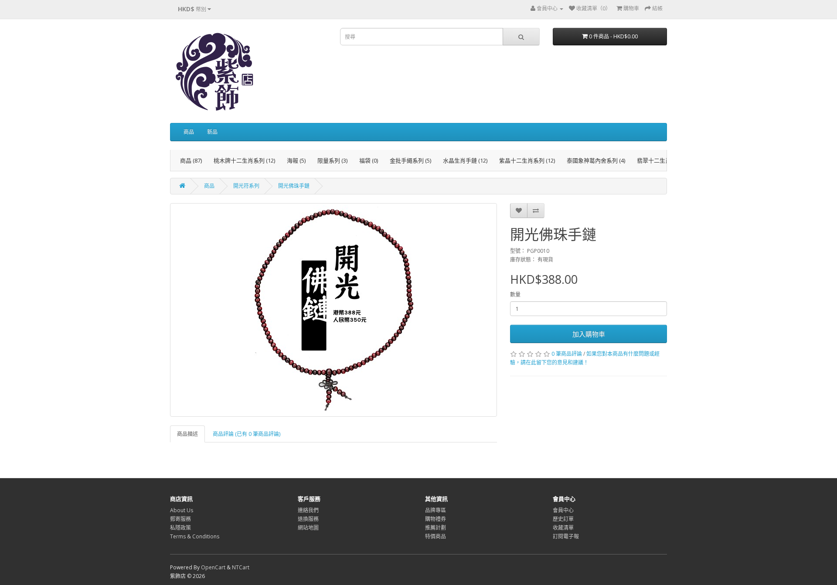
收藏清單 (563, 527)
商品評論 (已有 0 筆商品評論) (246, 434)
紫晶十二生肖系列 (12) (527, 160)
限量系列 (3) (332, 160)
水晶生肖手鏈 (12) (465, 160)
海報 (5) (296, 160)
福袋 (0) (368, 160)
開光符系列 (246, 186)
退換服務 (308, 519)
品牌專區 (435, 510)
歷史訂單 (563, 519)
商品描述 (187, 434)
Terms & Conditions (194, 536)
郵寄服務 (180, 519)
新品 (212, 132)
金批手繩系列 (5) (410, 160)
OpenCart (213, 567)
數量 (515, 294)
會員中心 (563, 510)
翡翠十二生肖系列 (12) (665, 160)
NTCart (240, 567)
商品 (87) (191, 160)
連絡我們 (308, 510)
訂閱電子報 (566, 536)
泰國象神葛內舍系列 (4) (596, 160)
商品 (189, 132)
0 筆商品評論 (566, 353)
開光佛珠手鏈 (294, 186)
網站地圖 (308, 527)
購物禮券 (435, 519)
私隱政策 (180, 527)
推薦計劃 (435, 527)
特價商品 (435, 536)
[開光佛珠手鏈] (333, 310)
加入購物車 (588, 334)
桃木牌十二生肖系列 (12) (244, 160)
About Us (181, 510)
